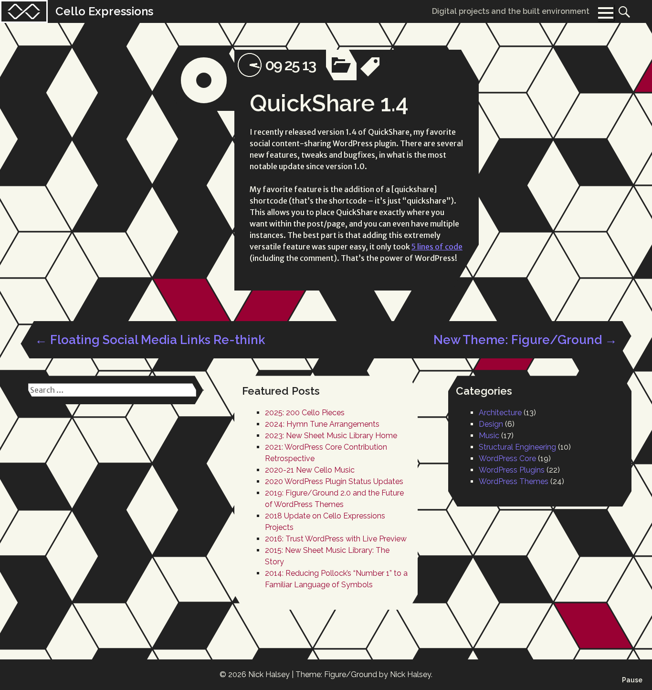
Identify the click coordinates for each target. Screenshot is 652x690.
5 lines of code (437, 246)
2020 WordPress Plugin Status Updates (334, 481)
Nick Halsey (269, 674)
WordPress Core (507, 458)
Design (491, 424)
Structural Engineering (517, 447)
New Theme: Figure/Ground (525, 340)
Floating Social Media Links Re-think (150, 340)
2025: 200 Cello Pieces (305, 412)
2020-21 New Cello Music (310, 469)
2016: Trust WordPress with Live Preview (336, 538)
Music (489, 435)
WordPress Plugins (512, 469)
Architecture (500, 412)
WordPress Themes (513, 481)
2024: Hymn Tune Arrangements (322, 424)
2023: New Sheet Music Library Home (331, 435)
